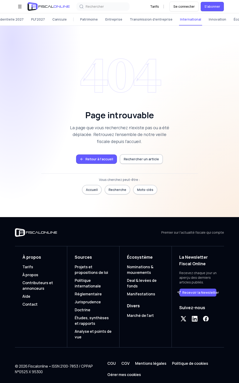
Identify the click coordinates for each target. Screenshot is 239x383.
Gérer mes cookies (124, 374)
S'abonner (212, 6)
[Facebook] (206, 319)
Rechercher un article (141, 159)
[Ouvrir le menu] (20, 6)
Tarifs (154, 6)
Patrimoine (89, 19)
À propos (30, 274)
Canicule (59, 19)
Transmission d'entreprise (151, 19)
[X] (183, 319)
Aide (26, 296)
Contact (30, 304)
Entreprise (113, 19)
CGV (125, 363)
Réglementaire (88, 294)
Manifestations (141, 294)
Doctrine (82, 309)
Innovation (217, 19)
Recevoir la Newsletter (199, 292)
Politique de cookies (190, 363)
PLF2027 (38, 19)
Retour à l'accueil (99, 159)
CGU (111, 363)
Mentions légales (150, 363)
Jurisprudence (88, 301)
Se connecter (184, 6)
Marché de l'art (140, 315)
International (190, 19)
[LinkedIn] (194, 319)
